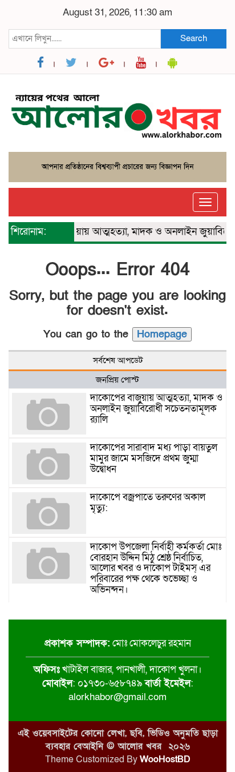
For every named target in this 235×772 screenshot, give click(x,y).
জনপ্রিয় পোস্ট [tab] (117, 379)
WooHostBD (165, 759)
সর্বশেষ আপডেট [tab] (118, 360)
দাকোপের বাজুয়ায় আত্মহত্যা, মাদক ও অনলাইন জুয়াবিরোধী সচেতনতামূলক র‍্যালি (156, 408)
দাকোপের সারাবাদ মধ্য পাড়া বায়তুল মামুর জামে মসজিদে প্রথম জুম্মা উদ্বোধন (153, 458)
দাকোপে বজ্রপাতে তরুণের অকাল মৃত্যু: (147, 502)
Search (193, 38)
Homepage (162, 334)
